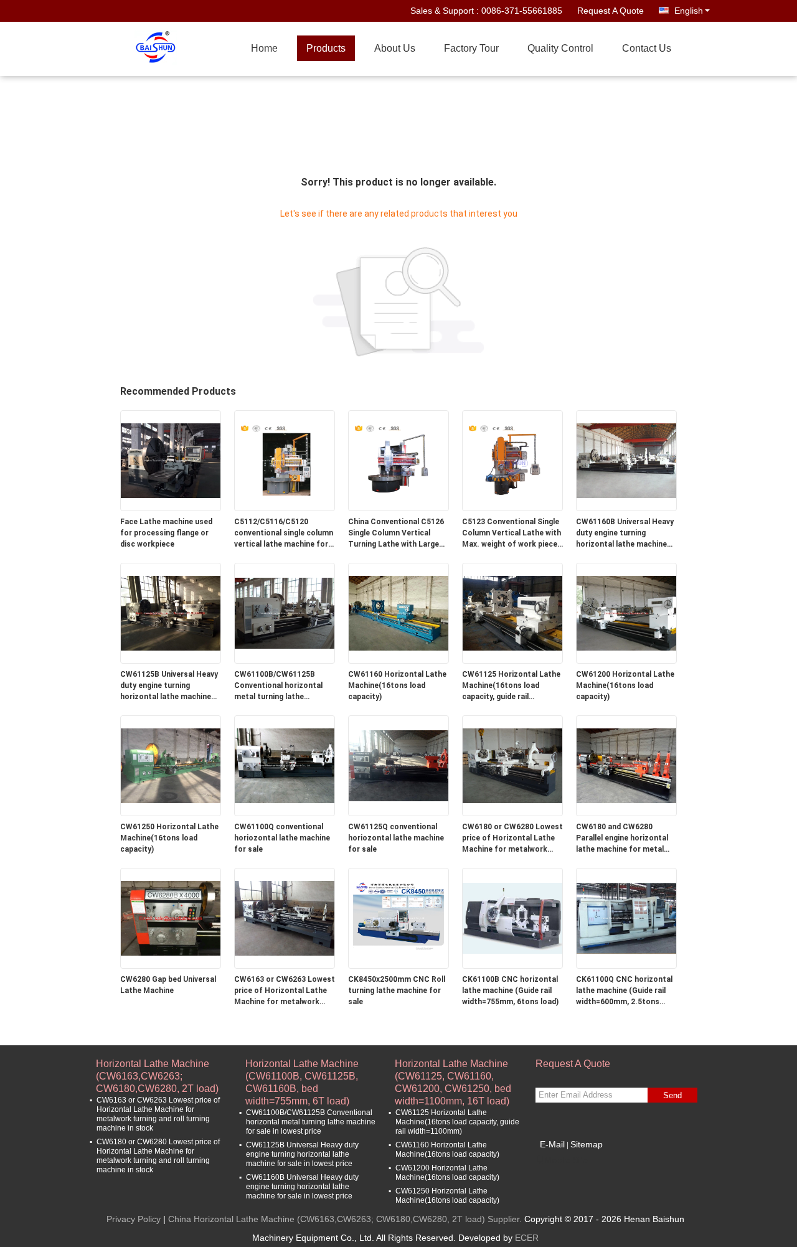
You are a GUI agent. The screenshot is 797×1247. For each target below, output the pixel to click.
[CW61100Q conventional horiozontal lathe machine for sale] (284, 765)
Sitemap (586, 1144)
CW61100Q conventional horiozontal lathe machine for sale (282, 838)
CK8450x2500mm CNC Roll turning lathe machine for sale (396, 990)
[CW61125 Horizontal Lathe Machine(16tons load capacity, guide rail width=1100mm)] (512, 613)
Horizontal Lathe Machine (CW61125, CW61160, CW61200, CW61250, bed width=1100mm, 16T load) (453, 1070)
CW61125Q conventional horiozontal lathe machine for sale (396, 838)
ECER (527, 1238)
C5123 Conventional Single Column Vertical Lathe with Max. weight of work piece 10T (511, 533)
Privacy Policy (133, 1219)
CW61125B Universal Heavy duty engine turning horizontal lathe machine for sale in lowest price (169, 686)
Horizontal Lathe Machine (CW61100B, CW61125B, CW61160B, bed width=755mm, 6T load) (302, 1070)
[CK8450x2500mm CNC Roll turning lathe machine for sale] (398, 918)
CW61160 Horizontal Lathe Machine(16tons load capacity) (397, 685)
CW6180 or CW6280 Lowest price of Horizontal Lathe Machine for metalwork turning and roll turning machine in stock (512, 838)
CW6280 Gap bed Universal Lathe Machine (168, 985)
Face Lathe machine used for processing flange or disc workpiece (166, 532)
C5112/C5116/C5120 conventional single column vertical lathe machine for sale (283, 533)
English (688, 11)
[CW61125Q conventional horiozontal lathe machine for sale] (398, 765)
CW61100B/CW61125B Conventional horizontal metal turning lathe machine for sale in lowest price (282, 686)
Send (672, 1095)
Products (326, 48)
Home (264, 48)
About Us (394, 48)
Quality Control (560, 48)
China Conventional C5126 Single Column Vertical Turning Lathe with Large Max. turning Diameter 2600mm (396, 533)
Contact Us (646, 48)
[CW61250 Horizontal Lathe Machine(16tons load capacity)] (170, 765)
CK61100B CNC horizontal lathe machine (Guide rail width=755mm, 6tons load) (510, 990)
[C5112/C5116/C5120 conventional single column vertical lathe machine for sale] (284, 460)
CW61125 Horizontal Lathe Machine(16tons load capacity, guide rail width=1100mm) (511, 686)
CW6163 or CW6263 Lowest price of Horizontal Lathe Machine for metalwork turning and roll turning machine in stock (284, 991)
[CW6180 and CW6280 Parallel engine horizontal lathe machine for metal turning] (626, 765)
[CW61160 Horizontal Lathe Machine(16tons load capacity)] (398, 613)
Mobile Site (566, 1160)
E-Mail (552, 1144)
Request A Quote (610, 11)
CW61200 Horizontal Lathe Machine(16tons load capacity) (625, 685)
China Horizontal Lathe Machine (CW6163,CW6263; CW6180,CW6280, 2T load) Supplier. (346, 1219)
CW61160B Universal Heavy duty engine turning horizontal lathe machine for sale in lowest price (625, 533)
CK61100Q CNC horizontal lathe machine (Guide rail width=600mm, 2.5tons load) (624, 991)
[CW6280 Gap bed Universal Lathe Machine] (170, 918)
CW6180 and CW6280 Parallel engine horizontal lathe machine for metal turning (622, 838)
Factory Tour (471, 48)
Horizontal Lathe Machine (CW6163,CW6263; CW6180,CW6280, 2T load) (157, 1070)
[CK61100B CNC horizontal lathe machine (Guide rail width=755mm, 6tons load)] (512, 918)
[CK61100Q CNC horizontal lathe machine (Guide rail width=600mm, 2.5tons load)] (626, 918)
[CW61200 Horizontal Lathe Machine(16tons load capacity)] (626, 613)
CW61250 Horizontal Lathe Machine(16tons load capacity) (169, 838)
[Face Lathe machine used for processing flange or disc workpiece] (170, 460)
